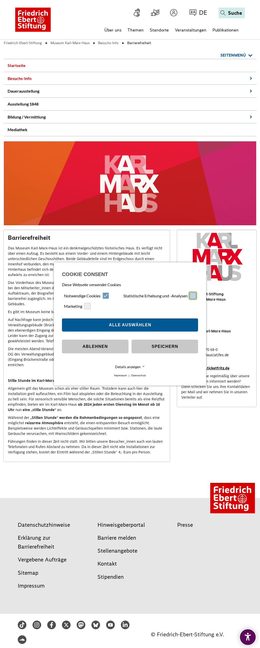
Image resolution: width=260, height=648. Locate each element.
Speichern (165, 346)
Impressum (120, 375)
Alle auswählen (130, 325)
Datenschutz (138, 375)
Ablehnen (95, 346)
